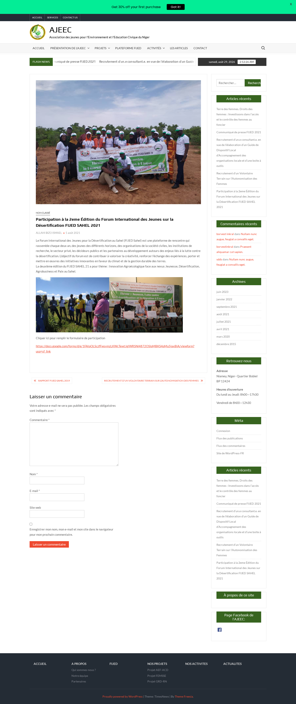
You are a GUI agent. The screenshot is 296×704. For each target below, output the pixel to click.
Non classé (43, 212)
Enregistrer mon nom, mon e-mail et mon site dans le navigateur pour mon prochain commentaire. (71, 531)
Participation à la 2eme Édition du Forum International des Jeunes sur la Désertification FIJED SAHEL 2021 (238, 199)
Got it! (176, 7)
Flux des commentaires (230, 445)
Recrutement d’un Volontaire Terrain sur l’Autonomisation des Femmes (151, 380)
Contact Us (70, 17)
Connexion (223, 431)
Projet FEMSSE (156, 675)
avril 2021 (222, 329)
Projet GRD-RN (157, 681)
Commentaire (40, 420)
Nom (34, 474)
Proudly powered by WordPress (122, 696)
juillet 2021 (223, 321)
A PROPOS (78, 664)
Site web (35, 507)
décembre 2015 (226, 344)
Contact (200, 48)
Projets (100, 48)
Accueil (37, 17)
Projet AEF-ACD (157, 670)
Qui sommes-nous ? (83, 670)
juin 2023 (222, 291)
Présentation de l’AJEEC (68, 48)
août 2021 (222, 314)
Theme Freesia (184, 696)
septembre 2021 (226, 306)
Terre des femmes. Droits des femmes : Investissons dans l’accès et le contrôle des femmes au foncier (237, 116)
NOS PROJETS (157, 664)
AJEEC (60, 29)
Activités (154, 48)
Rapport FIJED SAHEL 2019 (54, 380)
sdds (219, 259)
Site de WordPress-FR (230, 453)
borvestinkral (224, 246)
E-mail (35, 491)
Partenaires (78, 681)
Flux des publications (229, 438)
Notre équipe (79, 675)
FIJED (114, 664)
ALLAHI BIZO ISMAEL (49, 232)
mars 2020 (223, 336)
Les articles (179, 48)
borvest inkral (225, 234)
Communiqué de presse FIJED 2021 (238, 132)
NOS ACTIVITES (196, 664)
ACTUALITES (232, 664)
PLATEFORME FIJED (128, 48)
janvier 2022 (224, 299)
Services (52, 17)
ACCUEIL (40, 664)
